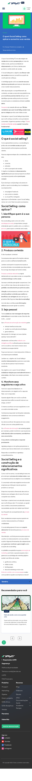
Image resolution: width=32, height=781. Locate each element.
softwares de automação (10, 428)
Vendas (6, 611)
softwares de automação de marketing (15, 322)
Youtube (7, 741)
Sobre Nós (5, 719)
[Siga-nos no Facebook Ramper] (3, 745)
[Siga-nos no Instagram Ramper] (3, 748)
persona (3, 228)
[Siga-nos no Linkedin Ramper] (3, 738)
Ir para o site (28, 8)
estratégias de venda (7, 223)
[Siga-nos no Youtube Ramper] (3, 741)
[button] (4, 8)
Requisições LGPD (10, 660)
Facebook (7, 745)
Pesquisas (4, 107)
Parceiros (5, 714)
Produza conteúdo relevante (9, 273)
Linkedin (7, 738)
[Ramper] (16, 3)
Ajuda (18, 703)
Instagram (8, 748)
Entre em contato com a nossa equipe (12, 572)
